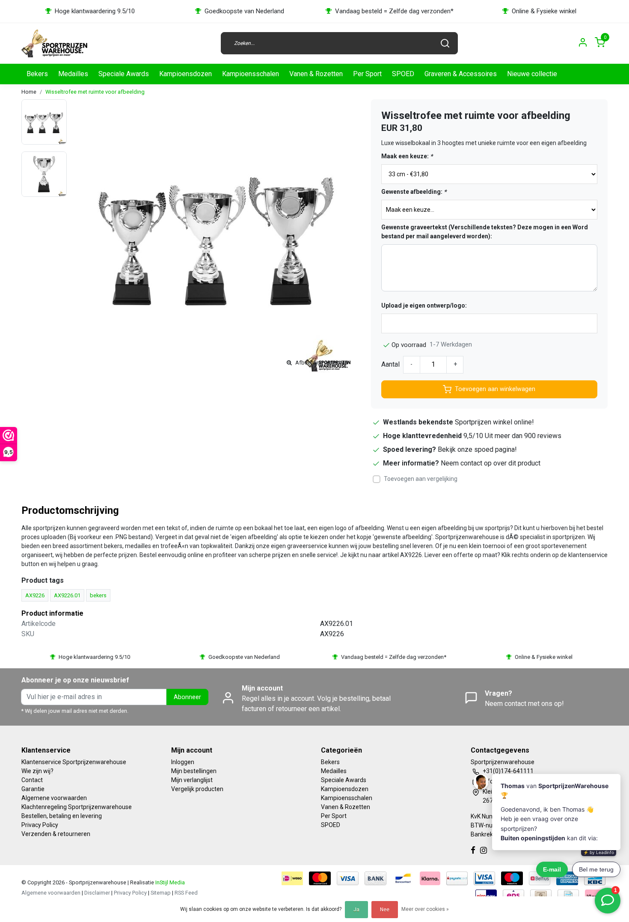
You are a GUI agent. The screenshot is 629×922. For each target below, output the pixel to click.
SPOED (403, 74)
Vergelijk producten (197, 789)
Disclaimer (97, 892)
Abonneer (187, 697)
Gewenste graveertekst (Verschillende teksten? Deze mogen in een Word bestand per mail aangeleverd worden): (484, 232)
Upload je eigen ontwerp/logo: (424, 305)
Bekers (37, 74)
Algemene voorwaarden (54, 798)
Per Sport (367, 74)
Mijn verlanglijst (192, 780)
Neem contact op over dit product (490, 463)
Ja (356, 910)
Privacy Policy (39, 824)
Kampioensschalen (250, 74)
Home (28, 92)
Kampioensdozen (185, 74)
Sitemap (161, 892)
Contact (32, 780)
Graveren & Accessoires (460, 74)
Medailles (73, 74)
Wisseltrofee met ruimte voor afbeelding (95, 92)
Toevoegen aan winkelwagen (495, 389)
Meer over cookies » (425, 909)
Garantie (33, 789)
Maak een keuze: (407, 156)
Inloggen (182, 762)
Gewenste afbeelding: (413, 191)
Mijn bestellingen (194, 771)
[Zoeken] (445, 43)
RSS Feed (186, 892)
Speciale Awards (123, 74)
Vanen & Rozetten (316, 74)
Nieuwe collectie (532, 74)
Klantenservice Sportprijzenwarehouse (73, 762)
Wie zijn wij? (37, 771)
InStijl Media (169, 882)
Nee (384, 910)
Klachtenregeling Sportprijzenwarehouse (76, 806)
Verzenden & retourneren (55, 833)
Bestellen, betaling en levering (61, 815)
